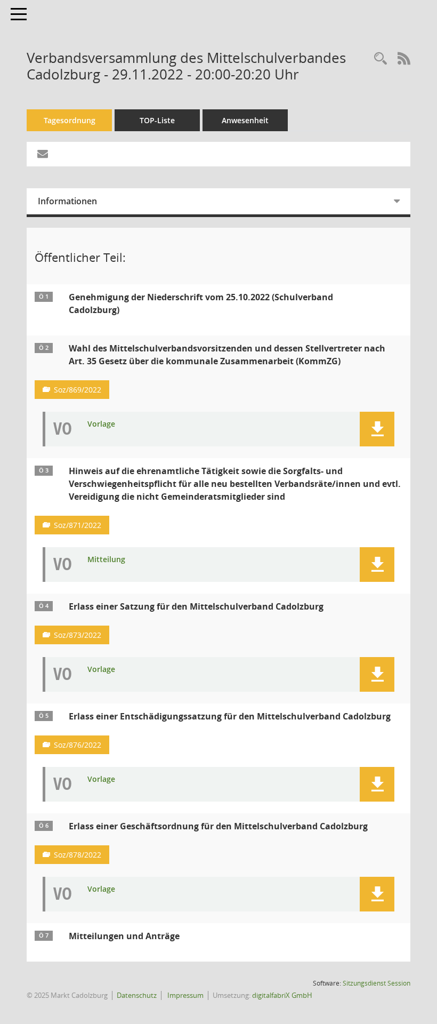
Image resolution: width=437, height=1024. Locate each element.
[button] (377, 429)
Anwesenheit (245, 120)
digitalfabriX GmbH (282, 995)
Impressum (185, 995)
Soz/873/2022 (77, 635)
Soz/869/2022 (77, 390)
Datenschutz (137, 995)
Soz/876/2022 (77, 745)
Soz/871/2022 (77, 525)
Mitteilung (106, 559)
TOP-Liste (157, 120)
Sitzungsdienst (376, 983)
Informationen (67, 201)
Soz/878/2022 (77, 855)
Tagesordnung (69, 120)
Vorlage (101, 424)
